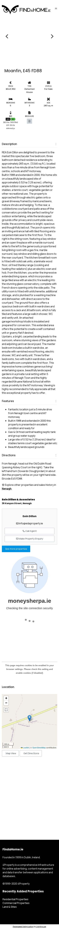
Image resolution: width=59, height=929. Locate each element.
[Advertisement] (29, 794)
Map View (11, 753)
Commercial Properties (16, 903)
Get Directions (31, 753)
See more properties (16, 548)
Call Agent (31, 531)
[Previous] (7, 36)
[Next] (51, 36)
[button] (29, 718)
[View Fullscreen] (6, 709)
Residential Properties (15, 899)
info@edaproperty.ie (31, 523)
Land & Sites (10, 906)
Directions (8, 455)
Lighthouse (41, 926)
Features (8, 401)
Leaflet (26, 747)
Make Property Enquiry (30, 538)
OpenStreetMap (39, 747)
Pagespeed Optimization (23, 926)
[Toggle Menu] (56, 8)
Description (9, 144)
